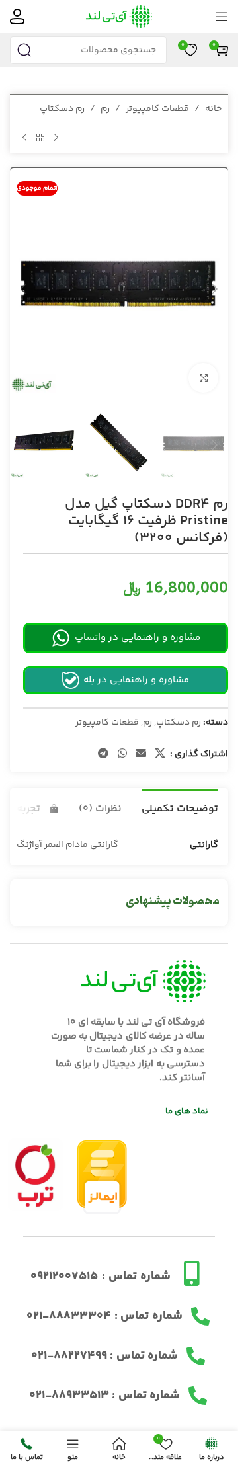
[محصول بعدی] (24, 137)
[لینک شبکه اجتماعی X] (160, 741)
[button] (215, 283)
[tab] (180, 794)
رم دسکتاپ (62, 109)
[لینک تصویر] (35, 1161)
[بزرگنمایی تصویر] (203, 368)
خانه (213, 109)
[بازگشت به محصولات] (40, 137)
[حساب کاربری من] (17, 16)
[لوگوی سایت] (118, 16)
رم (105, 109)
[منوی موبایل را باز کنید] (221, 16)
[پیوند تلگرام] (103, 741)
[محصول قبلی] (56, 137)
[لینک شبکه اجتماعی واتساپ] (122, 741)
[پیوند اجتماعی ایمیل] (140, 741)
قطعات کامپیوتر (157, 109)
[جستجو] (24, 50)
